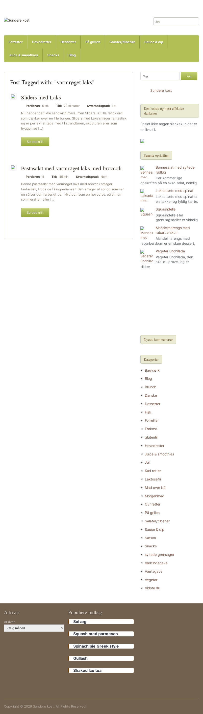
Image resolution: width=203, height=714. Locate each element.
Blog (72, 55)
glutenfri (151, 437)
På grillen (92, 42)
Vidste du (152, 588)
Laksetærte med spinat (174, 190)
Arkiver (9, 622)
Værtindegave (156, 563)
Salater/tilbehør (122, 42)
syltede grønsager (159, 554)
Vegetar (151, 580)
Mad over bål (155, 487)
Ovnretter (152, 504)
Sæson (150, 538)
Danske (151, 395)
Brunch (150, 387)
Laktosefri (153, 479)
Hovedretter (41, 42)
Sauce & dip (153, 42)
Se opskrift (35, 142)
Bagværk (152, 370)
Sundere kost (161, 90)
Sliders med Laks (41, 97)
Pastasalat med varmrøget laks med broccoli (71, 168)
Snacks (53, 55)
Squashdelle (166, 209)
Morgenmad (154, 496)
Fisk (148, 412)
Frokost (151, 429)
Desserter (68, 42)
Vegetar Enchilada (170, 251)
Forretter (16, 42)
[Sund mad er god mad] (16, 20)
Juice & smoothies (23, 55)
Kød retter (153, 471)
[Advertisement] (169, 303)
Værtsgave (153, 571)
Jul (147, 462)
